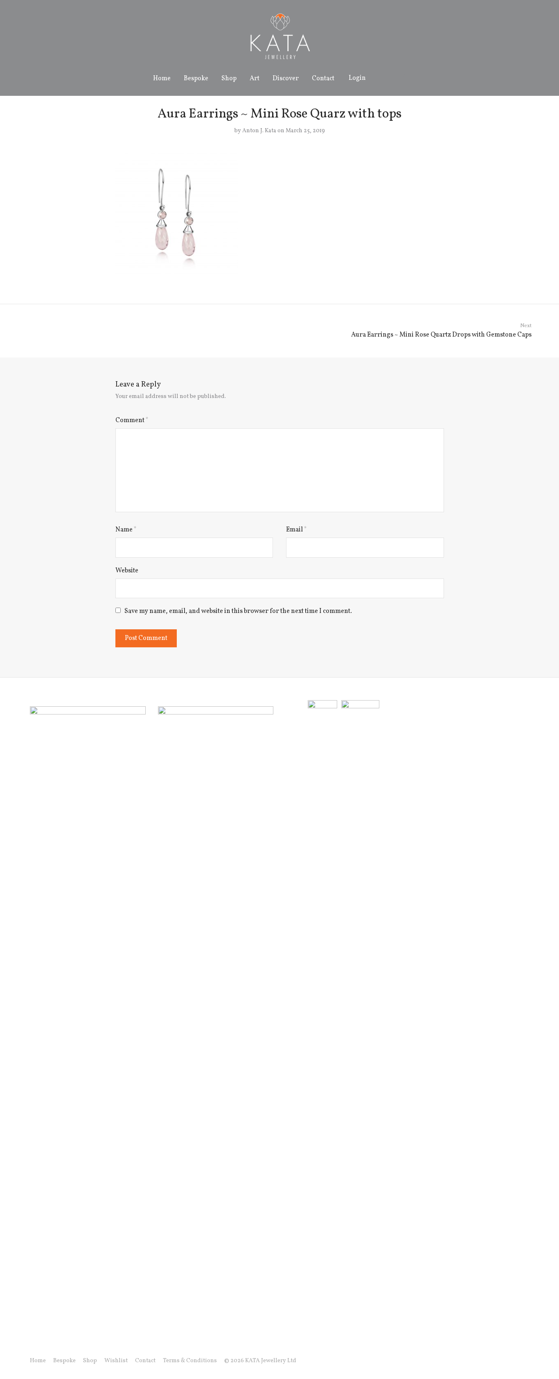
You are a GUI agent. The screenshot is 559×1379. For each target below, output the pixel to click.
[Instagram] (500, 1361)
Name (126, 529)
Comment (132, 420)
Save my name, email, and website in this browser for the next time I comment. (238, 611)
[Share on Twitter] (429, 280)
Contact (323, 78)
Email (296, 529)
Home (162, 78)
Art (254, 78)
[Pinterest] (526, 1361)
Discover (286, 78)
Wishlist (116, 1361)
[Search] (381, 78)
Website (126, 570)
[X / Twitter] (513, 1361)
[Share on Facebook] (417, 280)
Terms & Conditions (190, 1361)
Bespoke (196, 78)
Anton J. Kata (259, 131)
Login (357, 78)
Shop (229, 78)
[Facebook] (487, 1361)
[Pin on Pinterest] (441, 280)
